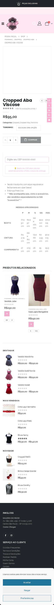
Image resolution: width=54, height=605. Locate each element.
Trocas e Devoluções (11, 554)
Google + (49, 115)
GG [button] (36, 331)
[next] (46, 101)
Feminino (34, 123)
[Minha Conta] (39, 24)
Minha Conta (8, 560)
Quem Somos (9, 563)
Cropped (16, 123)
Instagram (11, 535)
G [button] (30, 331)
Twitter (49, 105)
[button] (3, 23)
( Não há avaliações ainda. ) (26, 109)
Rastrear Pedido (9, 557)
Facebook (49, 100)
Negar (27, 590)
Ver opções (7, 313)
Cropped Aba (25, 123)
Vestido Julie (23, 298)
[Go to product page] (15, 285)
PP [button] (7, 320)
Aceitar (27, 582)
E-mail (49, 120)
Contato (6, 566)
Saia (37, 309)
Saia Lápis (43, 309)
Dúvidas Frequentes (11, 548)
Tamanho (8, 127)
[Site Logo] (12, 23)
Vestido (14, 298)
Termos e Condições (11, 551)
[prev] (42, 101)
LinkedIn (49, 110)
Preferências (27, 598)
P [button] (12, 320)
